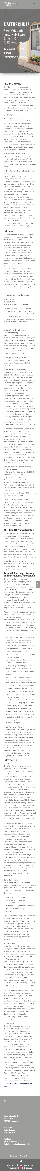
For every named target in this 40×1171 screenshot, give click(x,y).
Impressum (13, 1156)
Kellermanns (27, 1167)
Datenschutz (23, 1156)
